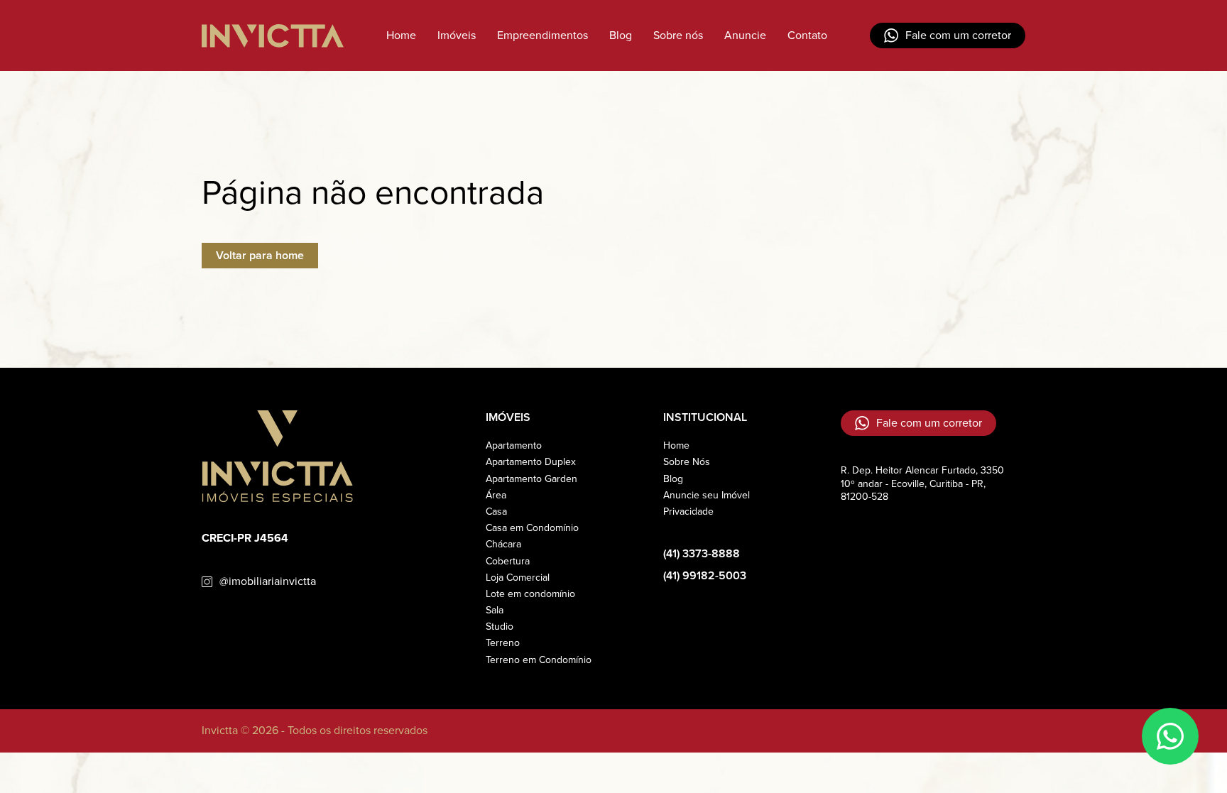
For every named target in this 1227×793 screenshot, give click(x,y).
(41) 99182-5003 (704, 576)
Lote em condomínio (530, 593)
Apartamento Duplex (531, 461)
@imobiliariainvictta (267, 581)
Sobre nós (678, 35)
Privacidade (688, 511)
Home (401, 35)
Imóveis (456, 35)
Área (496, 495)
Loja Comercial (518, 577)
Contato (807, 35)
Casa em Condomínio (532, 527)
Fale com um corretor (958, 35)
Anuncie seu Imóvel (706, 495)
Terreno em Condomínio (538, 659)
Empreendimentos (542, 35)
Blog (620, 35)
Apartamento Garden (531, 478)
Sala (494, 610)
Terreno (503, 642)
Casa (496, 511)
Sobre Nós (686, 461)
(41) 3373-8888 (701, 554)
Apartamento (514, 445)
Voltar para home (260, 255)
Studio (499, 626)
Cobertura (508, 561)
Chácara (503, 544)
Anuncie (745, 35)
